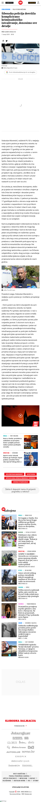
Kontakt (32, 778)
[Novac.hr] (28, 752)
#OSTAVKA (31, 474)
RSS (29, 780)
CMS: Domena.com (26, 794)
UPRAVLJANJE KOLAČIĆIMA (20, 787)
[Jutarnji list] (20, 733)
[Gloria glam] (8, 747)
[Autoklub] (13, 752)
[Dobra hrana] (19, 747)
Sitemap (35, 780)
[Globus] (12, 742)
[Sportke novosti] (26, 738)
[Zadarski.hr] (14, 765)
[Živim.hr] (22, 742)
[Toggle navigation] (2, 2)
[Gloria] (31, 742)
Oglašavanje (7, 780)
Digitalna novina (19, 780)
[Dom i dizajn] (31, 747)
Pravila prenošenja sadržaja (19, 776)
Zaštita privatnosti (10, 778)
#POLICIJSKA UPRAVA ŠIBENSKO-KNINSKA (20, 478)
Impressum (23, 778)
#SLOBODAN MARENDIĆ (14, 474)
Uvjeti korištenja (19, 774)
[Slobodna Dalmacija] (20, 3)
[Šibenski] (27, 765)
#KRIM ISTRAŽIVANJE (20, 482)
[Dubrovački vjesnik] (20, 761)
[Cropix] (20, 756)
